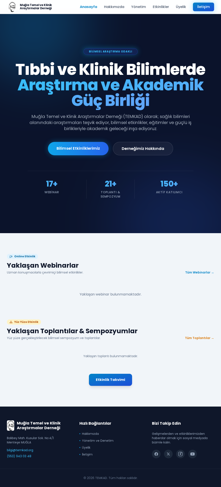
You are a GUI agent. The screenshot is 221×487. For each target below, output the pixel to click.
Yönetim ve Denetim (98, 440)
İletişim (203, 6)
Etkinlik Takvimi (110, 379)
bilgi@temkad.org (20, 450)
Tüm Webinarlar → (199, 272)
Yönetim (138, 6)
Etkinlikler (161, 6)
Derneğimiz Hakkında (143, 148)
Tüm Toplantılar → (199, 338)
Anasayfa (88, 6)
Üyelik (181, 6)
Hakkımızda (114, 6)
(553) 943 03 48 (19, 456)
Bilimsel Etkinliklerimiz (78, 148)
